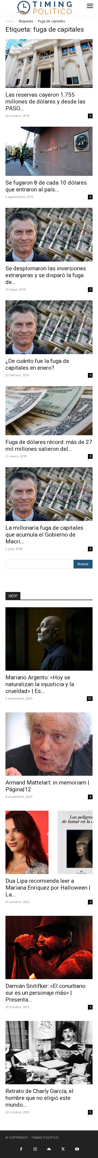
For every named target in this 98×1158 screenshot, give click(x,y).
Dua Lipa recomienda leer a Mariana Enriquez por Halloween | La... (47, 888)
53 (89, 698)
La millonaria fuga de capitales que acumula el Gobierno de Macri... (44, 535)
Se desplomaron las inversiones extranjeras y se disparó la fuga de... (45, 275)
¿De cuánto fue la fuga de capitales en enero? (37, 364)
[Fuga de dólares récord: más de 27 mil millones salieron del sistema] (49, 410)
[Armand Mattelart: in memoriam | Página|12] (49, 744)
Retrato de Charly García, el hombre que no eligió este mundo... (39, 1098)
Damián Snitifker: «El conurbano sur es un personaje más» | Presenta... (45, 993)
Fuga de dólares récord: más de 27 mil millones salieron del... (48, 445)
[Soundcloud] (49, 1149)
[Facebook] (21, 1149)
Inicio (9, 21)
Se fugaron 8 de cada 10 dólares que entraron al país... (46, 186)
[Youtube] (77, 1149)
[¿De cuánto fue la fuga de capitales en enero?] (49, 327)
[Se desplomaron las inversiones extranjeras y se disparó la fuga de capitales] (49, 235)
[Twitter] (63, 1149)
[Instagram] (35, 1149)
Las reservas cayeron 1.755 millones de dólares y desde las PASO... (45, 101)
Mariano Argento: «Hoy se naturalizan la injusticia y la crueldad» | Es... (39, 684)
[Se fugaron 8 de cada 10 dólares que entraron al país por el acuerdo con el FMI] (49, 151)
